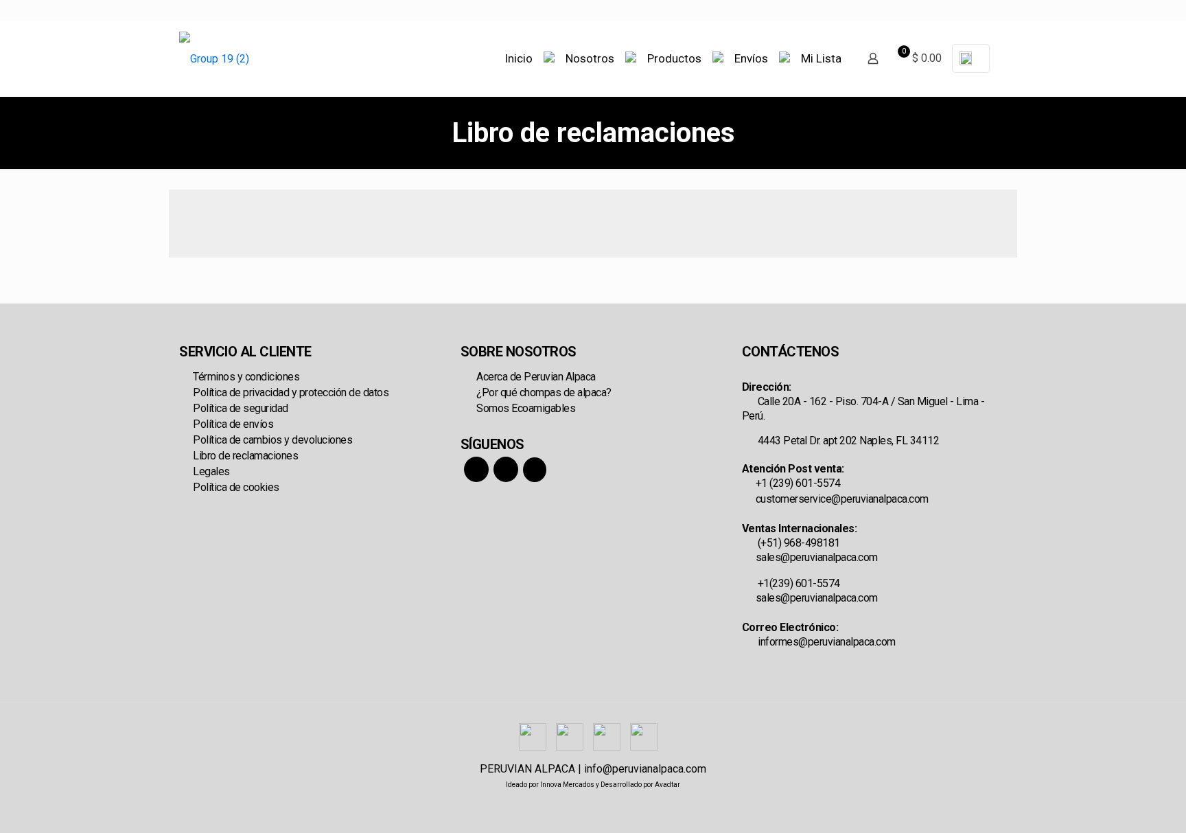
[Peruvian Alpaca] (214, 58)
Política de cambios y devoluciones (272, 439)
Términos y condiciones (246, 376)
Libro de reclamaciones (245, 455)
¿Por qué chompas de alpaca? (543, 392)
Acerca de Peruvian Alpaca (535, 376)
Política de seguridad (240, 408)
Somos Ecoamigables (525, 408)
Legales (211, 471)
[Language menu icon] (971, 58)
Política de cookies (236, 487)
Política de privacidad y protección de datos (290, 392)
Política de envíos (233, 424)
